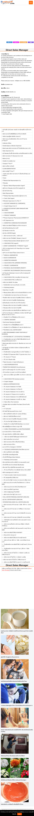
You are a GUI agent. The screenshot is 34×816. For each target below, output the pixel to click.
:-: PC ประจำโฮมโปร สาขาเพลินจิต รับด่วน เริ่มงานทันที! (17, 469)
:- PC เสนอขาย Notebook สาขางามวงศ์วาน (13, 391)
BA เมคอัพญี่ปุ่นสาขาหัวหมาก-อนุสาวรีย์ (12, 426)
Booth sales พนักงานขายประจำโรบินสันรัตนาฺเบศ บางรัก (17, 148)
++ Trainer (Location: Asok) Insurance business (14, 475)
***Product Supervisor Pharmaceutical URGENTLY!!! (16, 217)
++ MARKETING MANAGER (10, 260)
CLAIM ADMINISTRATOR (9, 168)
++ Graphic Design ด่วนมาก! (10, 206)
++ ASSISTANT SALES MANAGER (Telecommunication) (17, 270)
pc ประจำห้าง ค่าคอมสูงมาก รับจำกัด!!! (12, 447)
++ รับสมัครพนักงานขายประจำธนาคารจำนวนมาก (15, 295)
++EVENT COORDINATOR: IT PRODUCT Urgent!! (15, 245)
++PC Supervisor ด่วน (8, 220)
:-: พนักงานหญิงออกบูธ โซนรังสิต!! (11, 492)
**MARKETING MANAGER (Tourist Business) (14, 367)
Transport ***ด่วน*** (7, 163)
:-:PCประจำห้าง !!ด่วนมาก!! (9, 535)
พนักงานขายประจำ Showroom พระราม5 (13, 156)
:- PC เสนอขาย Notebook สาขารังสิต (12, 386)
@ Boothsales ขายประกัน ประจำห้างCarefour (14, 302)
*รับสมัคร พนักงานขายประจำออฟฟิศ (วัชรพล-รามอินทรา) (17, 297)
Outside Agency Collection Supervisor (12, 145)
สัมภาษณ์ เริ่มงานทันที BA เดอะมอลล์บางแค (13, 467)
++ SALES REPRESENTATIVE (10, 364)
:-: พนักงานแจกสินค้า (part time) (11, 489)
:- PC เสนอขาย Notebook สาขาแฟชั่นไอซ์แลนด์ (14, 396)
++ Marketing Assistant (8, 287)
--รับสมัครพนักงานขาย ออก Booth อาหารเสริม (14, 285)
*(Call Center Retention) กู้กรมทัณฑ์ (11, 322)
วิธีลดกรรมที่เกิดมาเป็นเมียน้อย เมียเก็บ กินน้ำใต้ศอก (13, 756)
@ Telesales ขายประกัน (9, 230)
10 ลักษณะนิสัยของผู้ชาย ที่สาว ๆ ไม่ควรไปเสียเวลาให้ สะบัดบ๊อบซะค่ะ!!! (17, 705)
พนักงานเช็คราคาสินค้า (8, 166)
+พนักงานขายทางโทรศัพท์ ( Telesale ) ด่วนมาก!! (14, 238)
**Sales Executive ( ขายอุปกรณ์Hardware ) (13, 362)
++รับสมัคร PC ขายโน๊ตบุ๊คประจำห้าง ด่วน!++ (14, 317)
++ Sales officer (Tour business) (11, 402)
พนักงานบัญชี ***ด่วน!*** (8, 171)
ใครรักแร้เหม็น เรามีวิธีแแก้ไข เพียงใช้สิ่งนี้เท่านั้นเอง (12, 804)
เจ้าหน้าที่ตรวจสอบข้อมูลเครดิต (10, 454)
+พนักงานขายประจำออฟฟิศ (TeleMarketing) (14, 300)
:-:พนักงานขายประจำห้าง (9, 444)
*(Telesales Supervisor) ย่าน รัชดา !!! (12, 201)
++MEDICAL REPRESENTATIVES (11, 384)
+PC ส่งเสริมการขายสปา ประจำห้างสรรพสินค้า (14, 372)
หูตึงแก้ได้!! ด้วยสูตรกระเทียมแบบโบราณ (10, 657)
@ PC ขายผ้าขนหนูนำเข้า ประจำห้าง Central (14, 369)
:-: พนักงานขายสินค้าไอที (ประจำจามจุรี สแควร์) (14, 537)
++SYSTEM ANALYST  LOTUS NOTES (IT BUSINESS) (16, 336)
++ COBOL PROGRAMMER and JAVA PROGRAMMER (16, 429)
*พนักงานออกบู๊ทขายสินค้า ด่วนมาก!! (12, 136)
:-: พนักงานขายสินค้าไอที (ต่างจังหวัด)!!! (12, 532)
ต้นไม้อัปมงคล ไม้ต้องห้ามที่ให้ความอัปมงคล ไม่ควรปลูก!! (13, 780)
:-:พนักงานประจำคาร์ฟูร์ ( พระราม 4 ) (12, 494)
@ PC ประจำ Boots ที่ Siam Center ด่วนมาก (13, 252)
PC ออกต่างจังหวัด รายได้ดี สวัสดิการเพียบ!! (13, 434)
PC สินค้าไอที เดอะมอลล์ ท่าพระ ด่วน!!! (12, 411)
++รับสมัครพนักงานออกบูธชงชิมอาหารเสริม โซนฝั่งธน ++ (17, 351)
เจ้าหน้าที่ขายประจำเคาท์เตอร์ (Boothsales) (13, 464)
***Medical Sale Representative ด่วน (12, 180)
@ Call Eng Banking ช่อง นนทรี (10, 228)
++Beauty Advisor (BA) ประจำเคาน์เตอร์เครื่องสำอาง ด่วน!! (17, 292)
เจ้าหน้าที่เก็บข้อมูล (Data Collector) (11, 457)
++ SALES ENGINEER (8, 212)
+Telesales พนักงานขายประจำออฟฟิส (12, 307)
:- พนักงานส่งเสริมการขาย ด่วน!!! (11, 439)
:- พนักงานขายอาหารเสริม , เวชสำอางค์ (12, 235)
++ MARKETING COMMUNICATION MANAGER (15, 223)
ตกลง (19, 814)
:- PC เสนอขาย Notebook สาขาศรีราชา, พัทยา (14, 399)
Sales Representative (8, 193)
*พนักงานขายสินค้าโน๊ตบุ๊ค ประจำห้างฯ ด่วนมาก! (15, 225)
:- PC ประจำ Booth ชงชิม (9, 359)
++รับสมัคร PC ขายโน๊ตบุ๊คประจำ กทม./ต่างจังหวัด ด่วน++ (17, 327)
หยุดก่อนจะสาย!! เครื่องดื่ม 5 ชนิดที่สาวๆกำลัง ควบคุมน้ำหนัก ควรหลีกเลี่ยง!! (17, 632)
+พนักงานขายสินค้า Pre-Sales (10, 282)
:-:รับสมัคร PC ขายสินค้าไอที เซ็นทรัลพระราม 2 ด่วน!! (16, 424)
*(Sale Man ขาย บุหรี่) (8, 290)
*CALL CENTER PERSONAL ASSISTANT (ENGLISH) (16, 497)
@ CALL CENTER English (9, 233)
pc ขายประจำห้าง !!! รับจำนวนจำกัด (11, 431)
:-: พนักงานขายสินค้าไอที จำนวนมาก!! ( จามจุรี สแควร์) (16, 562)
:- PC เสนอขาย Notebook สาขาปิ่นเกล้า (12, 389)
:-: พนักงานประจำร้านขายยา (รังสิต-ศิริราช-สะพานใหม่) (16, 517)
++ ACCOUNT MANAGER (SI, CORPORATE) (14, 203)
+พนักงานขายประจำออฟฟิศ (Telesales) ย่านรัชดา (15, 419)
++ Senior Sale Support (8, 198)
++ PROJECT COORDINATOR (10, 265)
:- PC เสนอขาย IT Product (9, 357)
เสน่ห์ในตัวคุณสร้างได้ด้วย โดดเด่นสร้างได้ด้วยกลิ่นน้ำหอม (14, 681)
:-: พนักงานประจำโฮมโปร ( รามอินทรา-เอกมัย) (14, 557)
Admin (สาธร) (6, 158)
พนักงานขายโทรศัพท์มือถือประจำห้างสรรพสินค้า (14, 133)
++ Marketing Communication (10, 459)
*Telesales (5, 183)
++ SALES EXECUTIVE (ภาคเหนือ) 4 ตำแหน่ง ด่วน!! (15, 277)
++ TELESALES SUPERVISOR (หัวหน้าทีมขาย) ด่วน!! (16, 449)
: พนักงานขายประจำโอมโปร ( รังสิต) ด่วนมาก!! (14, 559)
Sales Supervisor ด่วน (8, 150)
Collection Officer (7, 143)
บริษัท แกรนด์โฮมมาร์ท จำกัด (9, 568)
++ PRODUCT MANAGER (9, 215)
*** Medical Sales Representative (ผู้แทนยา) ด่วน (15, 195)
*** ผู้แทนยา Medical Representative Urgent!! (14, 185)
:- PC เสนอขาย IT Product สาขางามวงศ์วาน (14, 394)
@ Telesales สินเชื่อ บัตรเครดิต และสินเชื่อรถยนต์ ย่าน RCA (17, 153)
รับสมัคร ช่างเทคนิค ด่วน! (9, 161)
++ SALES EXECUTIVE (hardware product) (13, 379)
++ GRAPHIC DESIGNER (9, 319)
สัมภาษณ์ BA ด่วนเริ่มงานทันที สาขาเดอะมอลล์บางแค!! (16, 462)
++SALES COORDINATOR (9, 257)
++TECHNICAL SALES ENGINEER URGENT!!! (14, 268)
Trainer (4, 178)
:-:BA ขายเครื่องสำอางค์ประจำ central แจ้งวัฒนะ (15, 413)
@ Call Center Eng (7, 190)
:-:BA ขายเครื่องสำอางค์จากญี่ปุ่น (11, 452)
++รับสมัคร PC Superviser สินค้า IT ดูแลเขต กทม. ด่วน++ (17, 354)
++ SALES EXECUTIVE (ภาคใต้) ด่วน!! (12, 279)
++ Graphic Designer (8, 381)
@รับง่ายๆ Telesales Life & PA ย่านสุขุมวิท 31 (14, 188)
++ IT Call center (7, 408)
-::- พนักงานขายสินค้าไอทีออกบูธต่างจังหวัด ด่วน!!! (15, 436)
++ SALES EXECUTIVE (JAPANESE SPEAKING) (15, 262)
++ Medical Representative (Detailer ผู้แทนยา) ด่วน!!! (16, 240)
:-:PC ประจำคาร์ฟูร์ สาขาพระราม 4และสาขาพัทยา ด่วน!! (17, 480)
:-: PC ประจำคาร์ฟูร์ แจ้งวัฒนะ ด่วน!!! (12, 421)
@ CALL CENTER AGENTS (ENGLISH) (12, 499)
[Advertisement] (17, 23)
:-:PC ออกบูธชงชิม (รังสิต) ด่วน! (10, 477)
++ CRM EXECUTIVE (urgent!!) (10, 243)
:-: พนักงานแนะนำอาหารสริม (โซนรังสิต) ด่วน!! (14, 486)
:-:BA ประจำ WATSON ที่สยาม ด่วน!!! (12, 416)
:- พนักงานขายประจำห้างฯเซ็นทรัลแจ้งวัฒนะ (14, 441)
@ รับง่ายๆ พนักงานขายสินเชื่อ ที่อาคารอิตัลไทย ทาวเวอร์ (17, 310)
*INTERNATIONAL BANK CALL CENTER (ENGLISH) (16, 502)
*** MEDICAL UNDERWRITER (10, 255)
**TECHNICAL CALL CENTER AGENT (12, 329)
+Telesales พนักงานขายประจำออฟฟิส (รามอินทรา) (15, 305)
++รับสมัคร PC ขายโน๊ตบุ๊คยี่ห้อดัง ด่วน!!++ (13, 324)
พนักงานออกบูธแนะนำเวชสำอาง (11, 472)
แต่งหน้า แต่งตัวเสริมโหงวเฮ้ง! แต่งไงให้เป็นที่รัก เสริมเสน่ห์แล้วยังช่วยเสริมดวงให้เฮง (17, 730)
